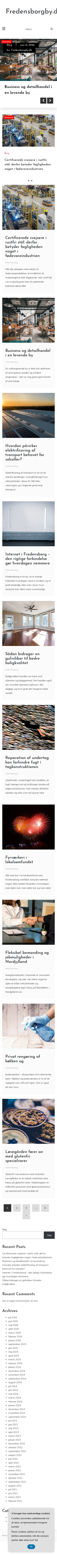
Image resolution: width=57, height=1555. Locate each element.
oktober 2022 (15, 1447)
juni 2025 (13, 1348)
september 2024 (17, 1378)
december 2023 (16, 1409)
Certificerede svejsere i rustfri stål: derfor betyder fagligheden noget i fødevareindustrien (28, 165)
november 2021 (16, 1474)
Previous (43, 101)
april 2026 (13, 1328)
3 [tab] (31, 180)
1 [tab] (25, 180)
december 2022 (16, 1443)
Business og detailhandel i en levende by (23, 1261)
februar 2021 (15, 1501)
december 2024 (16, 1371)
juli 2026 (12, 1317)
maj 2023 (13, 1428)
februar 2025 (15, 1363)
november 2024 (16, 1374)
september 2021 (17, 1481)
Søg (4, 1229)
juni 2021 (13, 1493)
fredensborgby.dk (21, 55)
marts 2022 (14, 1466)
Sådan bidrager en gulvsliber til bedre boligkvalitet (22, 658)
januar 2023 (14, 1439)
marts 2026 (14, 1332)
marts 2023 (14, 1435)
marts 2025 (14, 1359)
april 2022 (13, 1462)
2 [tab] (28, 180)
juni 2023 (13, 1424)
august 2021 (15, 1485)
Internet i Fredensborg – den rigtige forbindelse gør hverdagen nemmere (27, 558)
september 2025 (17, 1344)
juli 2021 (12, 1489)
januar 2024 (14, 1405)
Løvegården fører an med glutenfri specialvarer (24, 1156)
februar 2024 (15, 1401)
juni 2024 (13, 1390)
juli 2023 (12, 1420)
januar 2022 (14, 1470)
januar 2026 (14, 1340)
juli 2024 (12, 1386)
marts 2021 (14, 1497)
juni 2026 (13, 1321)
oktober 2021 (15, 1478)
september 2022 (17, 1451)
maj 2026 (13, 1325)
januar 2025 (14, 1367)
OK (31, 1547)
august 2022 (15, 1455)
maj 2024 (13, 1393)
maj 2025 (13, 1351)
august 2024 (15, 1382)
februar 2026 (15, 1336)
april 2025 (13, 1355)
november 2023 (16, 1413)
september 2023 (17, 1416)
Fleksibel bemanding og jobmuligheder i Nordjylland (27, 957)
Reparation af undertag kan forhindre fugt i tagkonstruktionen (27, 762)
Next (50, 101)
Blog (9, 50)
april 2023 (13, 1432)
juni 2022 (13, 1458)
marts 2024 (14, 1397)
